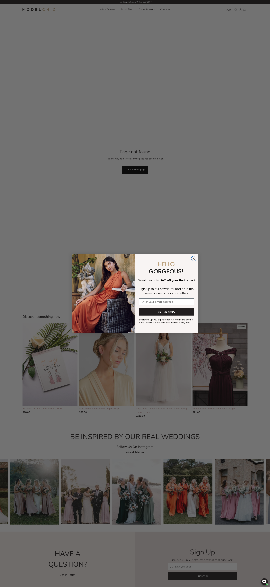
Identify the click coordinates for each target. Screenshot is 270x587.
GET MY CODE (166, 311)
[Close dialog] (193, 258)
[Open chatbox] (264, 581)
